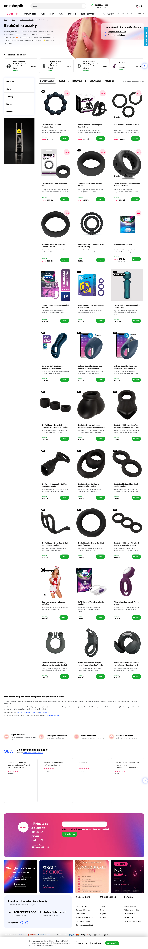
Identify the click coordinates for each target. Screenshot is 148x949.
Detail (135, 138)
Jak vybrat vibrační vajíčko (133, 921)
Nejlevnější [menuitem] (63, 81)
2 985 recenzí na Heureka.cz (33, 753)
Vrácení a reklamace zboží (85, 917)
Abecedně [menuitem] (109, 81)
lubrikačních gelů (54, 715)
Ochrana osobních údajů (84, 925)
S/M (44, 595)
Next (144, 65)
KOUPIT (65, 138)
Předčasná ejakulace (116, 35)
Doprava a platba (82, 906)
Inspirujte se (128, 917)
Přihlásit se (69, 834)
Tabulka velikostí (130, 906)
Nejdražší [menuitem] (77, 81)
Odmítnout (97, 943)
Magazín (103, 914)
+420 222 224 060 (101, 5)
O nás (102, 910)
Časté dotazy (80, 914)
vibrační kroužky (44, 712)
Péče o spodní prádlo (131, 910)
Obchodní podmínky (83, 921)
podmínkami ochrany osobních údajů (95, 829)
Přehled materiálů (130, 914)
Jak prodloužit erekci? (117, 32)
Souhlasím (112, 943)
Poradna (103, 917)
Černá (116, 118)
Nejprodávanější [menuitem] (93, 81)
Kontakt (102, 906)
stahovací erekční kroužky (26, 712)
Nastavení (82, 943)
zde (54, 945)
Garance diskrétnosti (83, 910)
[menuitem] (12, 13)
